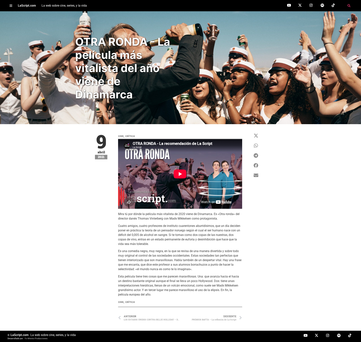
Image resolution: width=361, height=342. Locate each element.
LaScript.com (27, 5)
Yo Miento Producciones (36, 338)
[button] (11, 5)
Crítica (130, 136)
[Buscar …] (348, 5)
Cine (121, 136)
